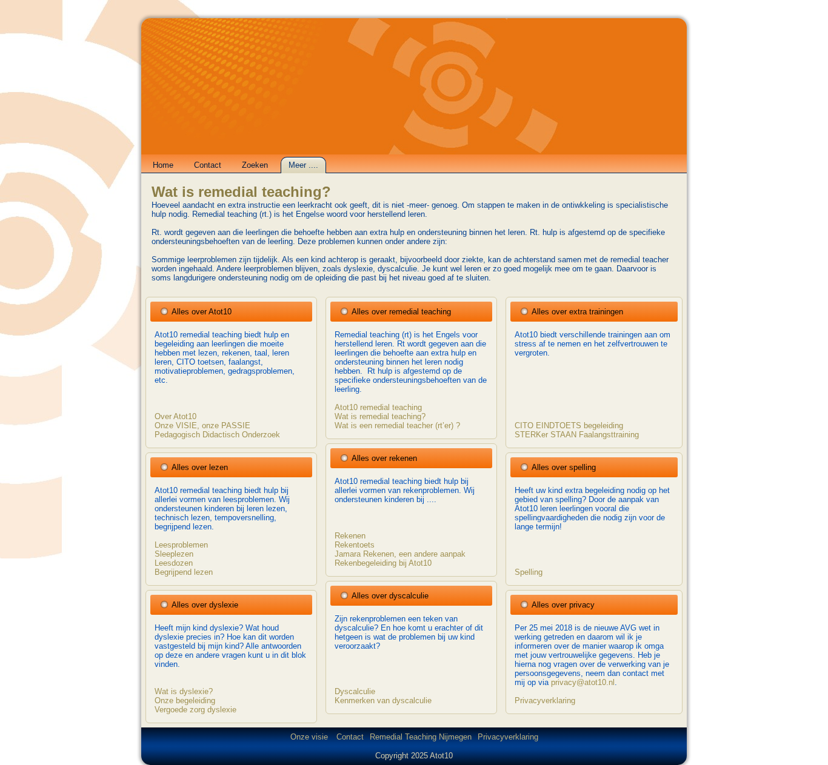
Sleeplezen (174, 553)
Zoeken (255, 165)
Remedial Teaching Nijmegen (421, 736)
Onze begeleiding (185, 700)
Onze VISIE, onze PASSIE (202, 425)
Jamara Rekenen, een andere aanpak (400, 553)
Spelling (529, 572)
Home (163, 165)
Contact (207, 165)
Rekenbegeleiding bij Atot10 (383, 563)
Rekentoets (355, 544)
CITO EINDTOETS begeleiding (569, 425)
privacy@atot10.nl (583, 682)
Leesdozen (174, 563)
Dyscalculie (355, 691)
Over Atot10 (175, 416)
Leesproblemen (181, 544)
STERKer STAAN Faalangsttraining (577, 434)
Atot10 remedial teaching (378, 407)
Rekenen (350, 535)
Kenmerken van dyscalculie (383, 700)
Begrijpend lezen (184, 572)
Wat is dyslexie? (184, 691)
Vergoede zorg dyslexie (195, 709)
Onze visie (310, 736)
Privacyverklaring (545, 700)
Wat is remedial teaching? (241, 192)
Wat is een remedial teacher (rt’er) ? (397, 425)
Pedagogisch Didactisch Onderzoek (217, 434)
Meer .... (303, 165)
